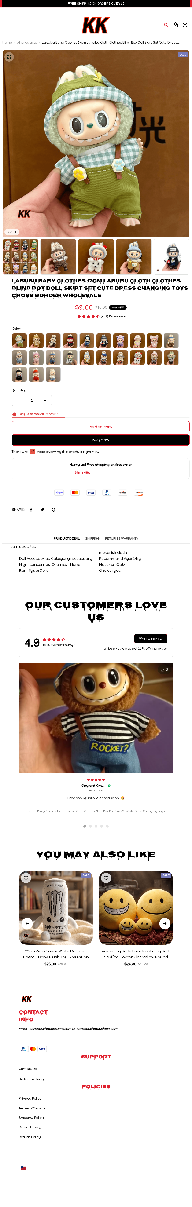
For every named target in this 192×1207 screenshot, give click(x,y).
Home (7, 42)
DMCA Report (74, 1168)
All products (27, 42)
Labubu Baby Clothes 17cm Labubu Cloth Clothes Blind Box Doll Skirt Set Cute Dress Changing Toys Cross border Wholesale (96, 811)
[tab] (84, 826)
